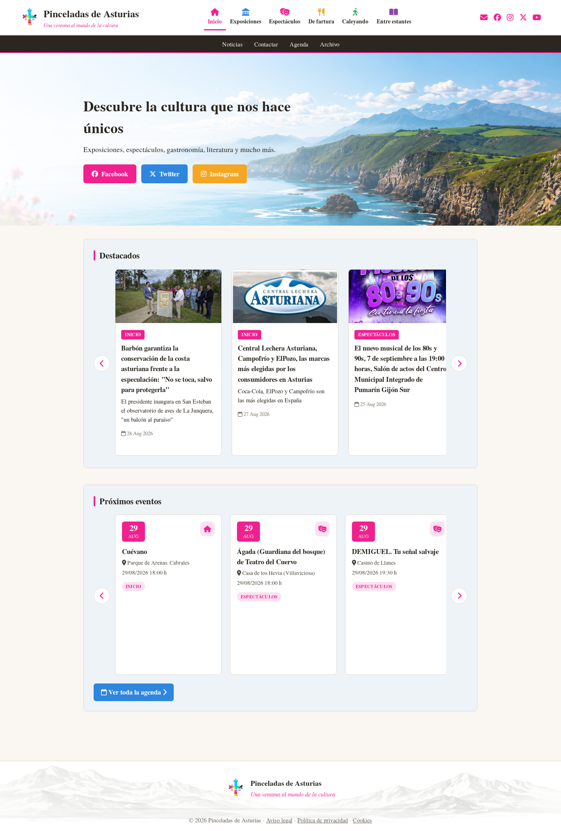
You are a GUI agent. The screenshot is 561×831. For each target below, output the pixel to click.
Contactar (266, 44)
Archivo (329, 44)
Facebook (114, 173)
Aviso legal (279, 820)
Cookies (362, 820)
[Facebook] (497, 17)
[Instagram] (510, 17)
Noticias (232, 44)
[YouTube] (537, 17)
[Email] (483, 17)
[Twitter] (523, 17)
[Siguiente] (459, 363)
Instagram (224, 173)
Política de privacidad (322, 820)
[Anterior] (102, 363)
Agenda (299, 44)
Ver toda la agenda (135, 692)
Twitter (169, 173)
